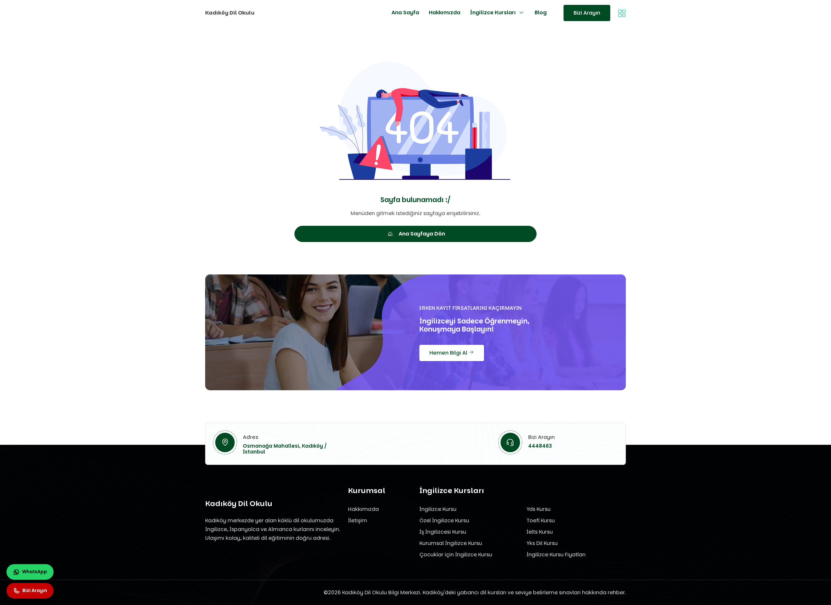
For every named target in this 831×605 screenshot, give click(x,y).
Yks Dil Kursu (542, 543)
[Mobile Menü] (622, 12)
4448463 (540, 445)
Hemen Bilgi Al (449, 353)
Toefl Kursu (541, 520)
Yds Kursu (539, 509)
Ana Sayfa (405, 12)
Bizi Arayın (587, 13)
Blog (541, 12)
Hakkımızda (444, 12)
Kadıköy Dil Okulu (229, 13)
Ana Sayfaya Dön (422, 233)
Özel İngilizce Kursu (444, 520)
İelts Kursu (540, 532)
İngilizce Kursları (493, 12)
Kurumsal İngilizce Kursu (450, 543)
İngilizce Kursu (437, 509)
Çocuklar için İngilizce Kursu (455, 554)
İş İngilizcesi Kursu (442, 532)
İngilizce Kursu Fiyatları (556, 554)
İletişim (357, 520)
